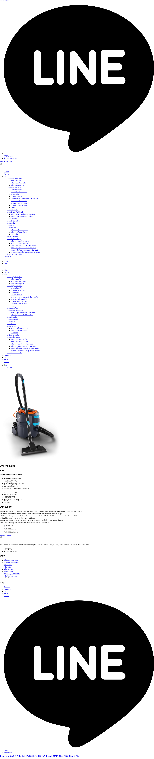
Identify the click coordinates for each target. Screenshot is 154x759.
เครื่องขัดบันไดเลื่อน (13, 221)
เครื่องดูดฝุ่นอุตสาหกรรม (14, 187)
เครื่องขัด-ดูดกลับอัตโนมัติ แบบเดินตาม (23, 214)
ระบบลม (13, 207)
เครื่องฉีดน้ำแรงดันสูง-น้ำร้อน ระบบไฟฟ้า (23, 245)
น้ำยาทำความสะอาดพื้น (14, 254)
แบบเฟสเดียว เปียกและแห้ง (19, 192)
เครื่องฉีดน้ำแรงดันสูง (13, 239)
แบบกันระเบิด (15, 194)
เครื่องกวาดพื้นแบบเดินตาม (19, 232)
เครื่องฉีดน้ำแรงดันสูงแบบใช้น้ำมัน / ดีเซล (23, 248)
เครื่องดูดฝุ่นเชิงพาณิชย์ (14, 178)
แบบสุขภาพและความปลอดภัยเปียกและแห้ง (24, 198)
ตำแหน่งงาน (7, 257)
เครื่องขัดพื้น (11, 223)
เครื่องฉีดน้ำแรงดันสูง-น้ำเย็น (20, 241)
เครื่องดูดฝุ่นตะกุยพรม (17, 185)
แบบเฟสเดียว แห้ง (16, 189)
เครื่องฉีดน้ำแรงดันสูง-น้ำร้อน (20, 243)
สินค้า (5, 176)
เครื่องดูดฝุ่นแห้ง (16, 180)
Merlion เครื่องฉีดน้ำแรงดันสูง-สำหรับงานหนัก (25, 250)
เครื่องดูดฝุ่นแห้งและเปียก (18, 183)
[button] (77, 267)
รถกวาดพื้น (14, 234)
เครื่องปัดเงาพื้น (12, 219)
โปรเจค (6, 261)
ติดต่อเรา (6, 263)
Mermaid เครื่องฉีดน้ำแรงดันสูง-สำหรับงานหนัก (25, 252)
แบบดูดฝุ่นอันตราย (16, 196)
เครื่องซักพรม (11, 225)
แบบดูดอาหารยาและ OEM (19, 203)
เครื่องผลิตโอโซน (12, 210)
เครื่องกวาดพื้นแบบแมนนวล (19, 230)
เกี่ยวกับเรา (7, 174)
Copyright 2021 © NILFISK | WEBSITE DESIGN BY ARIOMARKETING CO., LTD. (39, 756)
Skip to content (4, 1)
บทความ (6, 259)
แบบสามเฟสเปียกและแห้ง (19, 201)
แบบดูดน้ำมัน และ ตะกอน (19, 205)
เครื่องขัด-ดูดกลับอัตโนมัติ (15, 212)
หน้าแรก (6, 172)
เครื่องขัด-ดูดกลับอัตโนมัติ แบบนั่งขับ (22, 216)
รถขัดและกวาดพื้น (13, 236)
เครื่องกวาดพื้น (11, 227)
